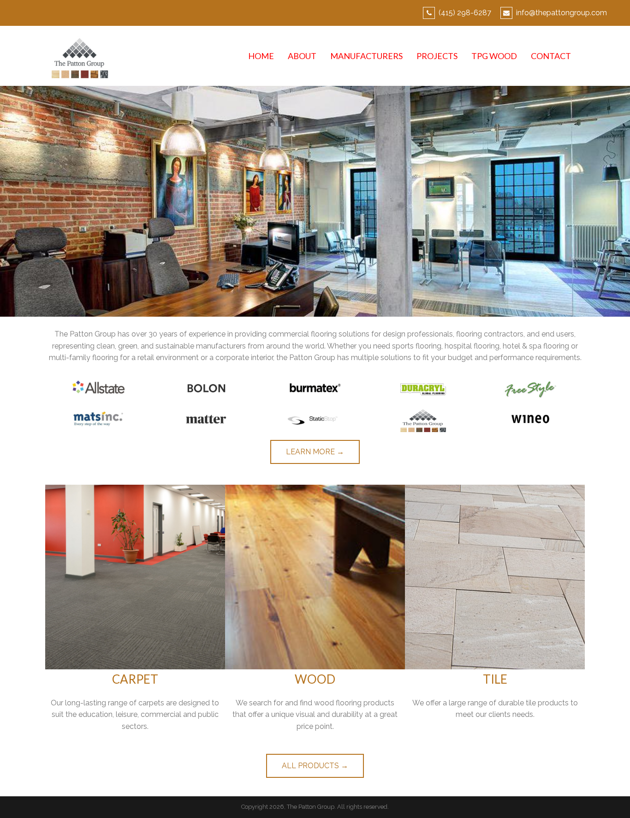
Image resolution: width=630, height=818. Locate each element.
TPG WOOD (494, 56)
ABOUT (302, 56)
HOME (261, 56)
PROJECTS (437, 56)
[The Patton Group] (78, 55)
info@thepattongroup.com (561, 12)
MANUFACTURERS (366, 56)
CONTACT (551, 56)
